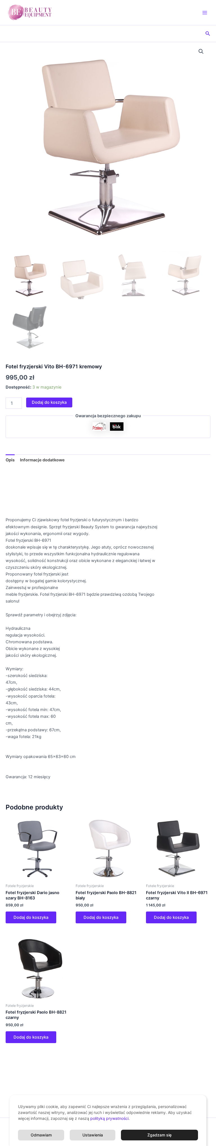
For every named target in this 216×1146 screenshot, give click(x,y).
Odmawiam (41, 1135)
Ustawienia (92, 1135)
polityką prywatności (109, 1118)
